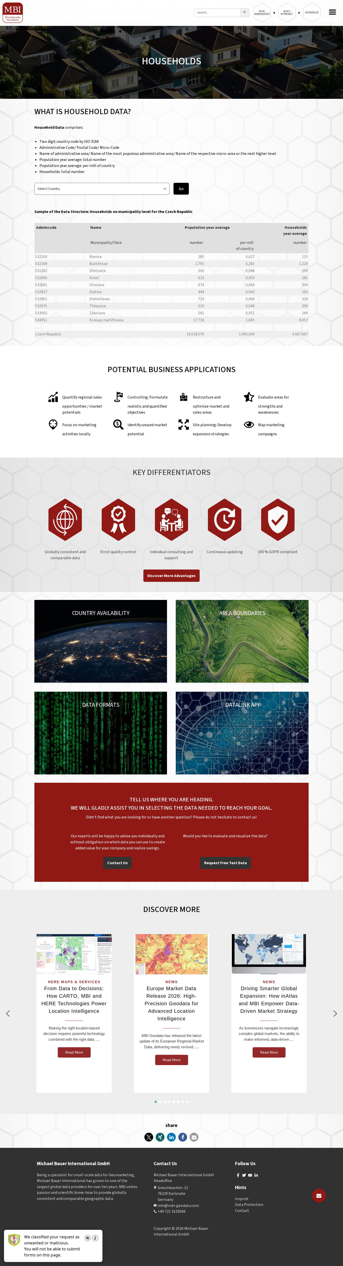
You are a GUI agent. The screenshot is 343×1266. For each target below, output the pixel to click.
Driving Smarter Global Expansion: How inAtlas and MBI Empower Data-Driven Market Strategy (269, 1000)
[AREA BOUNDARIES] (242, 641)
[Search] (244, 12)
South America (101, 618)
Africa (150, 618)
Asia (121, 618)
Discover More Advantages (171, 576)
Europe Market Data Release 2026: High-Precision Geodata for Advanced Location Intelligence (172, 1003)
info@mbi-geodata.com (178, 1205)
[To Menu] (332, 12)
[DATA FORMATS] (100, 733)
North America (72, 618)
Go (181, 189)
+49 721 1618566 (172, 1211)
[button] (8, 1014)
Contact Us (117, 863)
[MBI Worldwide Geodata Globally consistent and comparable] (13, 13)
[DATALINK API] (242, 733)
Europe (49, 618)
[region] (171, 1013)
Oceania (135, 618)
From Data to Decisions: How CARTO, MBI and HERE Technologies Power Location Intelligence (74, 1000)
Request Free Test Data (225, 863)
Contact (242, 1210)
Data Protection (249, 1204)
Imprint (242, 1199)
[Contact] (319, 1196)
